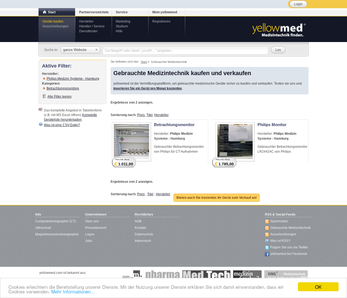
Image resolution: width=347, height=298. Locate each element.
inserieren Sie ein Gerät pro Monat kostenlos (147, 88)
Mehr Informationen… (73, 291)
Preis (141, 115)
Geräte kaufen (53, 21)
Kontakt (140, 228)
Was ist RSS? (280, 241)
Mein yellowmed (164, 12)
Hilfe (119, 31)
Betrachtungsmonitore (63, 88)
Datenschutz (144, 234)
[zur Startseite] (279, 29)
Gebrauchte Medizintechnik (290, 228)
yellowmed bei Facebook (288, 254)
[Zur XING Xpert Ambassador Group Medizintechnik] (286, 275)
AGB (138, 221)
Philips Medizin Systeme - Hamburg (73, 79)
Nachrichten (279, 221)
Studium (122, 26)
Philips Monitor (272, 124)
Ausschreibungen (56, 26)
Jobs (88, 241)
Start (52, 12)
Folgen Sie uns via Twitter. (289, 247)
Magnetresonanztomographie (57, 234)
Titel (149, 115)
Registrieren (161, 21)
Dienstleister (88, 31)
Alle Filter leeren (59, 96)
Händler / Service (92, 26)
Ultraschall (43, 228)
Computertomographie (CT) (55, 221)
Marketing (123, 21)
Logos (89, 234)
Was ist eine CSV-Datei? (62, 125)
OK (318, 286)
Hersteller (86, 21)
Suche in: (51, 50)
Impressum (143, 241)
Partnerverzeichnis (94, 12)
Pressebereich (96, 228)
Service (122, 12)
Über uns (92, 221)
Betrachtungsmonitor (174, 124)
